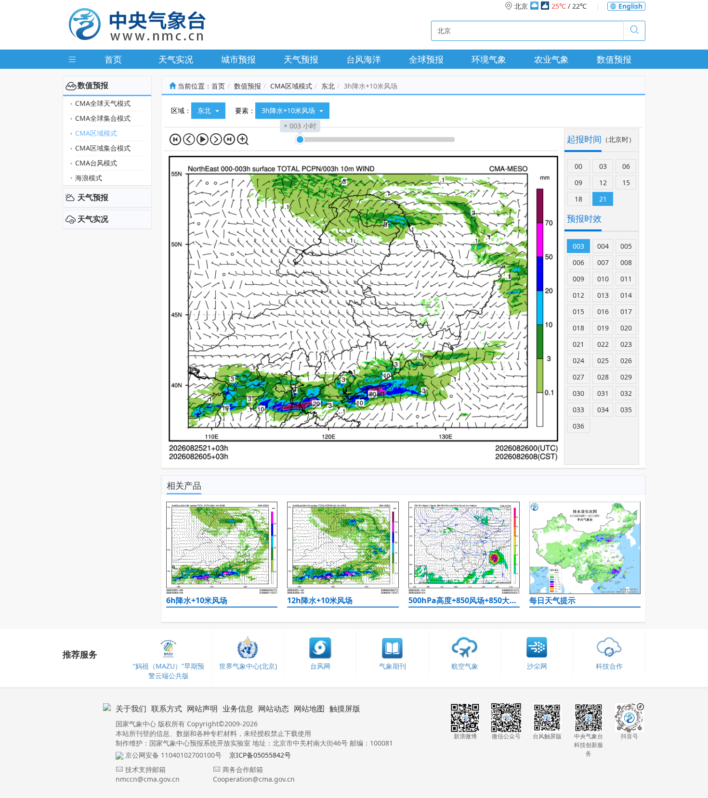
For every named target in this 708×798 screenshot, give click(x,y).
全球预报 (426, 59)
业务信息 (238, 708)
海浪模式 (88, 177)
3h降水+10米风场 (289, 110)
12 (603, 182)
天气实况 (175, 59)
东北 (328, 85)
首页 (113, 59)
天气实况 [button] (93, 219)
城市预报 (238, 59)
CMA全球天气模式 (103, 103)
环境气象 (489, 59)
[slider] (300, 139)
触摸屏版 (344, 708)
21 (603, 198)
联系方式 (166, 708)
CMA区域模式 (96, 133)
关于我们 (131, 708)
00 (578, 166)
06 (626, 166)
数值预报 (614, 59)
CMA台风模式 (96, 162)
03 (603, 166)
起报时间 (584, 139)
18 (578, 198)
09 (578, 182)
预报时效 (584, 218)
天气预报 (301, 59)
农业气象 (551, 59)
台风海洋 (363, 59)
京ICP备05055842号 (260, 755)
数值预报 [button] (93, 85)
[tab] (107, 85)
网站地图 (309, 708)
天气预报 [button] (93, 197)
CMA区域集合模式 (103, 147)
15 (626, 182)
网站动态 (273, 708)
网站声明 (202, 708)
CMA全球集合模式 (103, 118)
